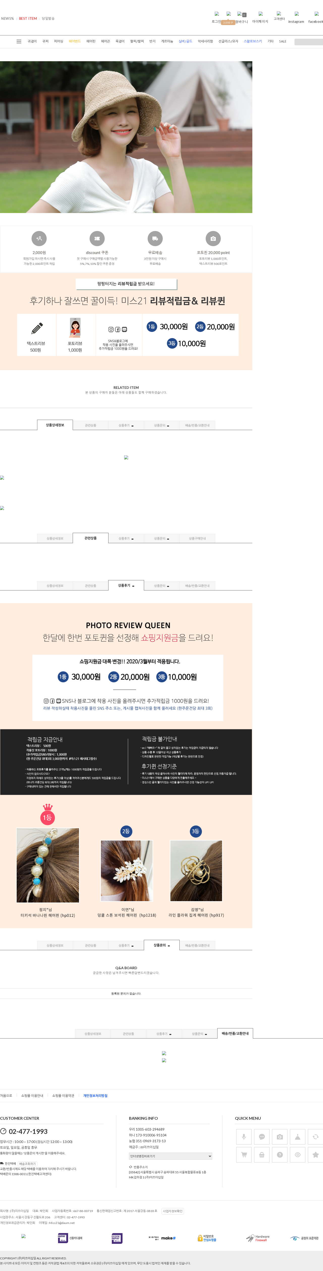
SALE (282, 41)
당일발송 (48, 18)
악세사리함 (205, 41)
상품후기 (124, 425)
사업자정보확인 (172, 1211)
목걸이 (120, 41)
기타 (270, 41)
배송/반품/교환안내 (197, 425)
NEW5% (7, 18)
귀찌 (45, 41)
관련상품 (90, 425)
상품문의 (160, 425)
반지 (152, 41)
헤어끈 (105, 41)
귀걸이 (32, 41)
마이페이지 (260, 21)
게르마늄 (167, 41)
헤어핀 (90, 41)
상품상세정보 (55, 425)
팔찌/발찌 (137, 41)
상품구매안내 (197, 538)
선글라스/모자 (228, 41)
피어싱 (58, 41)
